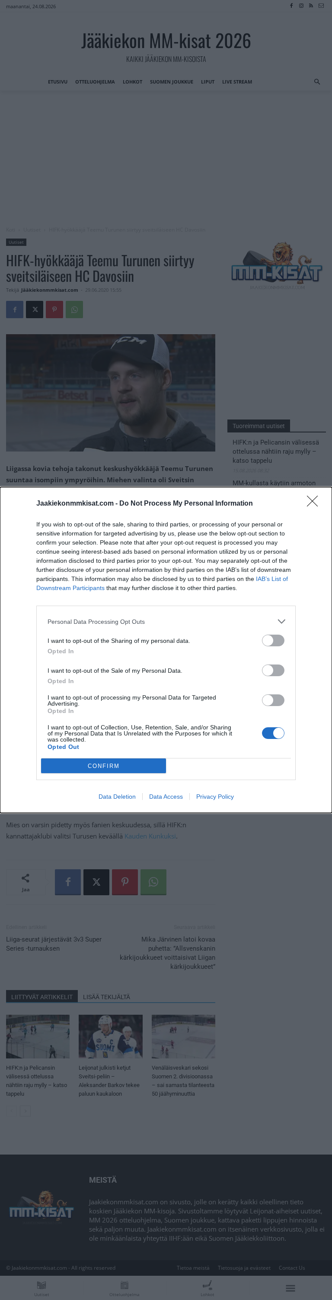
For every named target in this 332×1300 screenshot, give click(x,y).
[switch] (273, 640)
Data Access (166, 796)
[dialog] (166, 650)
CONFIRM (104, 766)
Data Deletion (117, 796)
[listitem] (166, 621)
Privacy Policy (215, 796)
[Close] (315, 504)
